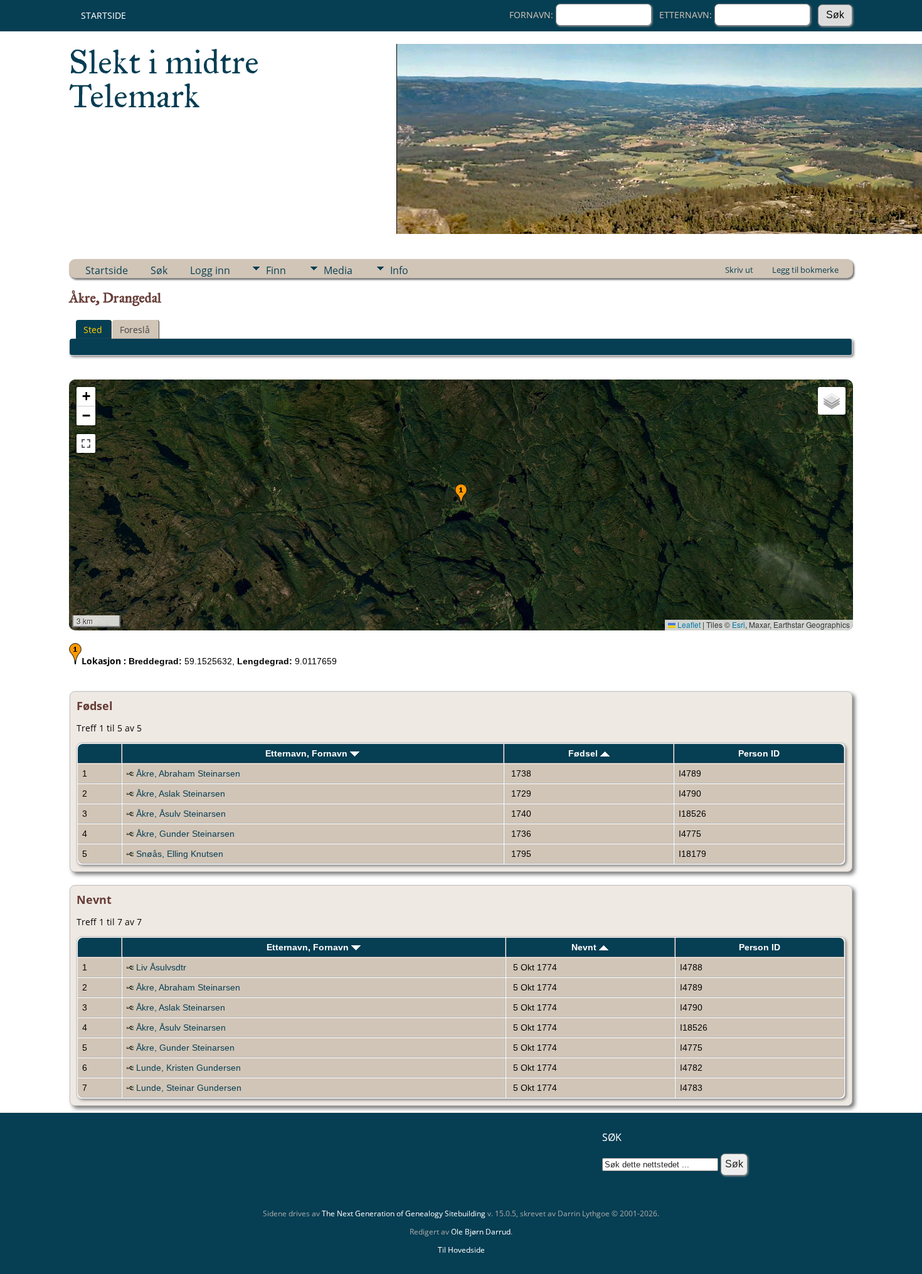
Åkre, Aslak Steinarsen (180, 793)
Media (338, 270)
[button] (461, 494)
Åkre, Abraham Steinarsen (188, 773)
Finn (276, 270)
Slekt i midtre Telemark (164, 79)
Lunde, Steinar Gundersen (188, 1088)
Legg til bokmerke (805, 269)
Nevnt (585, 947)
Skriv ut (739, 269)
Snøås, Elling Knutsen (179, 854)
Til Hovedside (461, 1250)
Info (399, 270)
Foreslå (135, 330)
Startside (103, 15)
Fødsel (584, 753)
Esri (738, 624)
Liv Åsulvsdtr (161, 967)
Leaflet (688, 624)
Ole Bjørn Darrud (481, 1231)
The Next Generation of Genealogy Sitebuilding (403, 1213)
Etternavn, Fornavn (307, 753)
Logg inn (210, 270)
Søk (159, 270)
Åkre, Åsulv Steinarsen (181, 814)
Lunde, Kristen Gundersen (188, 1068)
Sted (92, 330)
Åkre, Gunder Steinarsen (185, 834)
